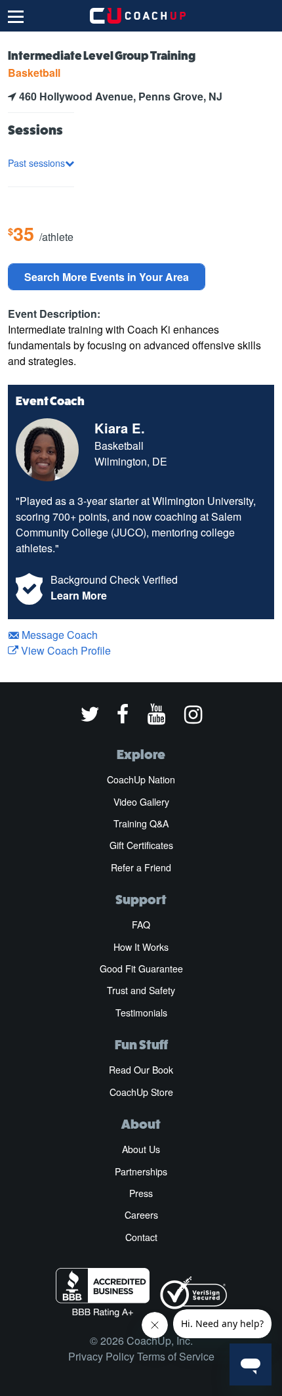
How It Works (141, 946)
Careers (141, 1214)
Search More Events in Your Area (106, 276)
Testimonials (141, 1012)
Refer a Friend (141, 867)
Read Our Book (141, 1069)
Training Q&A (141, 823)
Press (141, 1193)
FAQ (141, 924)
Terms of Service (175, 1356)
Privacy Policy (101, 1356)
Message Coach (58, 634)
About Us (141, 1149)
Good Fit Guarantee (141, 968)
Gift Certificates (141, 845)
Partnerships (141, 1171)
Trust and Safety (141, 990)
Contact (141, 1237)
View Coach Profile (64, 650)
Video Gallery (141, 801)
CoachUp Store (141, 1092)
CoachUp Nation (141, 779)
